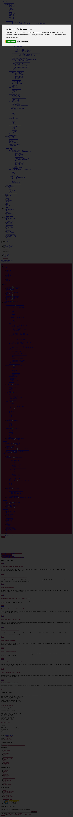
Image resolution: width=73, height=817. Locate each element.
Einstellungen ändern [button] (22, 41)
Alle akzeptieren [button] (11, 41)
